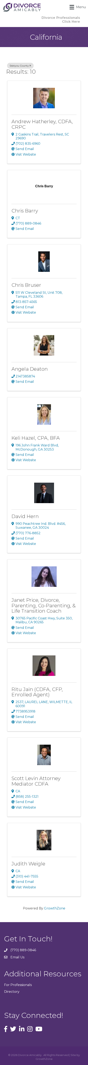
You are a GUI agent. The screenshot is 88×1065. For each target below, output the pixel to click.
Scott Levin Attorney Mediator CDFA (36, 781)
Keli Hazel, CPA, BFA (35, 438)
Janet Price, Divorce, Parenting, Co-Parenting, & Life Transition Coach (43, 605)
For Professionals (18, 985)
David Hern (25, 516)
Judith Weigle (28, 864)
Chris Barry (24, 211)
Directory (11, 992)
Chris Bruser (26, 285)
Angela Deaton (29, 369)
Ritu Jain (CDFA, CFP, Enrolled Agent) (37, 692)
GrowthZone (54, 908)
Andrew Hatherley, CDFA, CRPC (42, 124)
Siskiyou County (19, 65)
